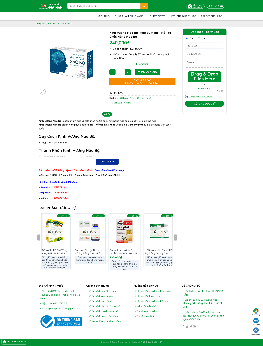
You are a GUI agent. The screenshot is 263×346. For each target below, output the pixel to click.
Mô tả (106, 114)
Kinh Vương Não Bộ (122, 103)
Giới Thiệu (104, 16)
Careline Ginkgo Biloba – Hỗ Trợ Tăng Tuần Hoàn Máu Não (88, 252)
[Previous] (39, 243)
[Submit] (144, 6)
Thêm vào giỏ (147, 72)
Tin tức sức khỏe (211, 16)
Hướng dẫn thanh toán (149, 296)
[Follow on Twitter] (190, 326)
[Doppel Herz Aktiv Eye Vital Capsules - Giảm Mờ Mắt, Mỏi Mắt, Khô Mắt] (124, 231)
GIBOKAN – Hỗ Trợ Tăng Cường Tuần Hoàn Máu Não (53, 252)
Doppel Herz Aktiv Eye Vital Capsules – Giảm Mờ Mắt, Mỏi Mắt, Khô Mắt (124, 252)
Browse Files (204, 88)
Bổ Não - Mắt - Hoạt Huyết (60, 23)
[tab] (107, 114)
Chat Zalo (256, 324)
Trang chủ (40, 23)
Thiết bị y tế (157, 16)
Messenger (255, 334)
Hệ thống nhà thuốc (183, 16)
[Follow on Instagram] (187, 326)
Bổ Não (122, 98)
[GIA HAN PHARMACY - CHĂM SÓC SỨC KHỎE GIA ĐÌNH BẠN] (51, 6)
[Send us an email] (194, 326)
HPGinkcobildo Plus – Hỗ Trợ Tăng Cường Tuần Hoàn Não (158, 252)
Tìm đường (256, 315)
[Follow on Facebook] (183, 326)
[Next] (175, 243)
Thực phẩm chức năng (129, 16)
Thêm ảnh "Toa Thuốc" (201, 96)
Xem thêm (106, 161)
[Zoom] (43, 92)
